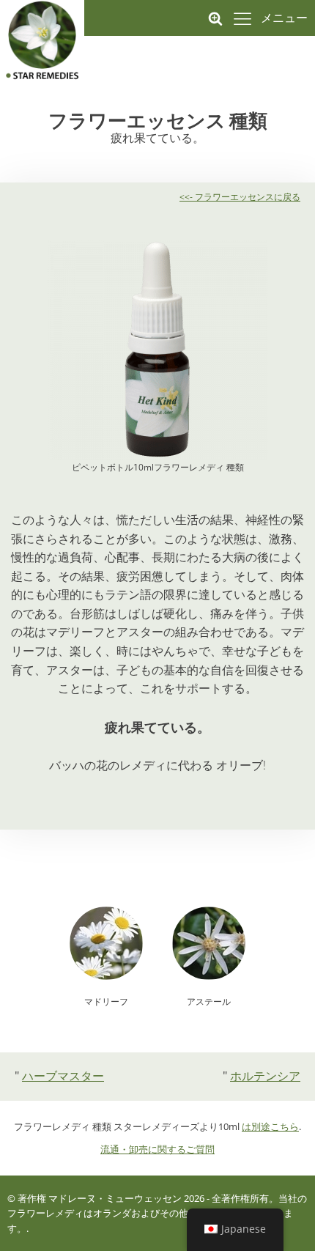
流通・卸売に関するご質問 (157, 1149)
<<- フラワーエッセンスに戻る (239, 197)
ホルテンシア (265, 1076)
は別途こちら (270, 1126)
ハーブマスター (63, 1076)
